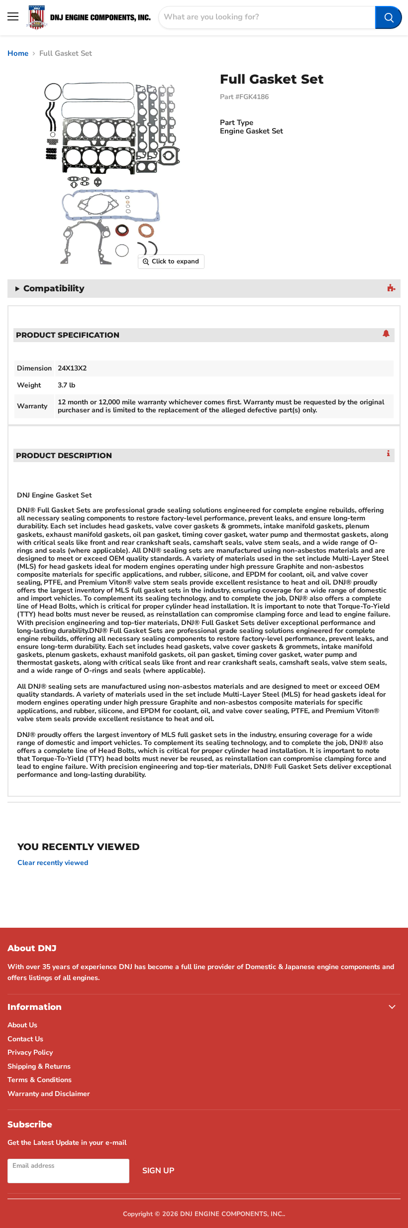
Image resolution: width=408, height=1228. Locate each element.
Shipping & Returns (39, 1066)
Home (17, 53)
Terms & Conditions (39, 1080)
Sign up (158, 1170)
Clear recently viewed (52, 863)
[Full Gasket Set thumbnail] (12, 299)
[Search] (388, 17)
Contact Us (25, 1039)
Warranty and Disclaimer (48, 1094)
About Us (22, 1025)
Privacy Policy (30, 1052)
